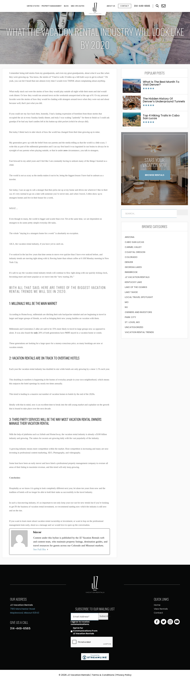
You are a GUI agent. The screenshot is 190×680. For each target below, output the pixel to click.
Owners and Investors (138, 312)
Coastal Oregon (135, 252)
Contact (124, 6)
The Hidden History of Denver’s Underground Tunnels (164, 100)
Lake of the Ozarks (136, 287)
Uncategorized (134, 327)
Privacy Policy (123, 675)
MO (127, 302)
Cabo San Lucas (134, 242)
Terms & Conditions (103, 675)
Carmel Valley (133, 247)
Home (157, 605)
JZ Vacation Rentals (137, 277)
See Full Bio (39, 549)
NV (126, 307)
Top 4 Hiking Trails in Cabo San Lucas (161, 116)
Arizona (129, 237)
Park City (130, 317)
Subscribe (104, 616)
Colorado (131, 257)
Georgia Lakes (133, 267)
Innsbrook (131, 272)
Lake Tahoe (131, 292)
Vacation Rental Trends (139, 332)
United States (33, 6)
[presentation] (92, 642)
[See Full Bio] (47, 549)
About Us (111, 6)
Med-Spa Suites (77, 6)
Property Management (52, 6)
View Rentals (161, 608)
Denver (129, 262)
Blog (66, 6)
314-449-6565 (20, 628)
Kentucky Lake (133, 282)
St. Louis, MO (132, 322)
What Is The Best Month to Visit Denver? (161, 83)
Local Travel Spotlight (139, 297)
